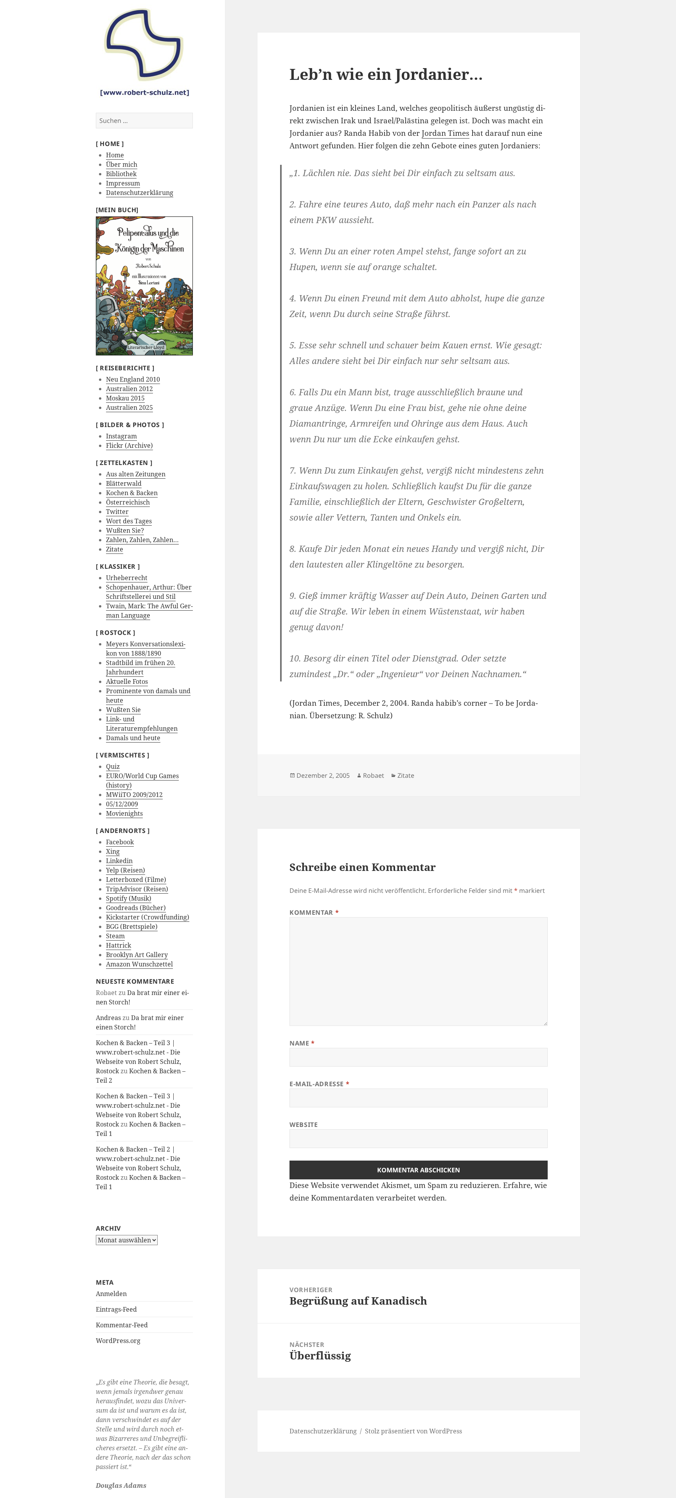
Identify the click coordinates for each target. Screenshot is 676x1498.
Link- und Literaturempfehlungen (142, 724)
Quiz (113, 766)
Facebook (120, 842)
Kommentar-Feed (122, 1325)
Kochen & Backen (132, 493)
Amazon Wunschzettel (139, 964)
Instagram (121, 436)
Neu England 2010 (133, 379)
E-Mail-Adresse (319, 1084)
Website (303, 1124)
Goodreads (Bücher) (136, 907)
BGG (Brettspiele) (132, 926)
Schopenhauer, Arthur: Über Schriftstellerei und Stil (149, 592)
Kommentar (314, 912)
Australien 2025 (129, 407)
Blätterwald (124, 483)
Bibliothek (121, 173)
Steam (115, 936)
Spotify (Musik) (128, 898)
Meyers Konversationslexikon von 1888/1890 (145, 649)
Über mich (121, 164)
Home (115, 155)
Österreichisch (128, 502)
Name (302, 1043)
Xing (113, 851)
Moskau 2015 (125, 398)
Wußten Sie (123, 709)
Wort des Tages (129, 521)
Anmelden (111, 1293)
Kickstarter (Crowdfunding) (147, 917)
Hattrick (118, 945)
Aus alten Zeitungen (135, 474)
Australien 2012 (129, 388)
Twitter (117, 511)
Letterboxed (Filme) (136, 879)
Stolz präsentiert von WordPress (413, 1431)
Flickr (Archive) (129, 445)
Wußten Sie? (125, 530)
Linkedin (119, 860)
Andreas (108, 1017)
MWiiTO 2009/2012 (134, 794)
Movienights (124, 813)
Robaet (373, 775)
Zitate (114, 549)
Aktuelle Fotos (127, 681)
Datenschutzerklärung (139, 192)
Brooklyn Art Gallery (137, 954)
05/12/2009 (122, 804)
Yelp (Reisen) (125, 870)
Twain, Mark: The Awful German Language (149, 611)
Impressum (123, 183)
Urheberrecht (126, 577)
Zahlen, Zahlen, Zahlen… (142, 539)
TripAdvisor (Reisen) (137, 889)
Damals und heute (133, 738)
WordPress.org (118, 1340)
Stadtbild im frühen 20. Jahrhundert (140, 667)
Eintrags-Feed (116, 1309)
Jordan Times (445, 133)
